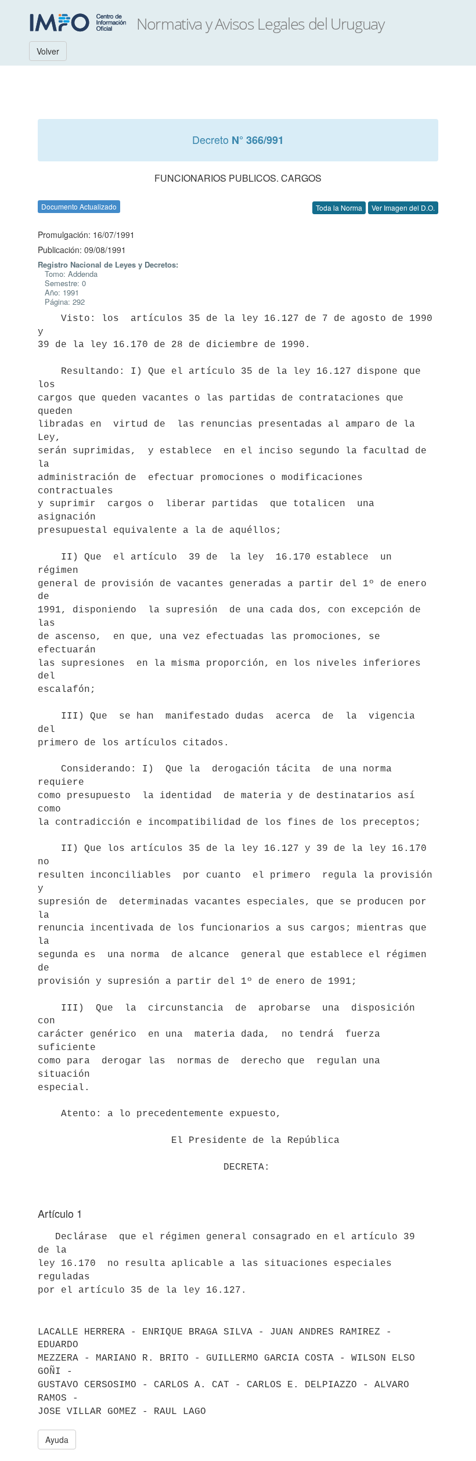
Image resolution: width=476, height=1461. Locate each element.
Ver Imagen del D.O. (403, 207)
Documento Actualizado (79, 206)
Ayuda (56, 1439)
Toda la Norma (339, 207)
